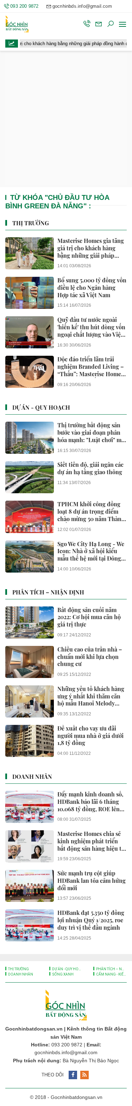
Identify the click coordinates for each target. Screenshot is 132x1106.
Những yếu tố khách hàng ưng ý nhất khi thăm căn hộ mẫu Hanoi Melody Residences (90, 696)
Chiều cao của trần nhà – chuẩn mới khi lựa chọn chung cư (89, 657)
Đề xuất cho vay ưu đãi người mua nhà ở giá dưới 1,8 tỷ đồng (90, 736)
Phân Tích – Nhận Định (48, 592)
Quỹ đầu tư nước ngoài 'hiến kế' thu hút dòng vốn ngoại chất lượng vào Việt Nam (91, 327)
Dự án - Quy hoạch (41, 407)
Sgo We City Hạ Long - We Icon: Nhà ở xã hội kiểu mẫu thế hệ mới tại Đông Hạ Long (90, 551)
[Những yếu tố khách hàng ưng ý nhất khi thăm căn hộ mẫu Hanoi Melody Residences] (29, 701)
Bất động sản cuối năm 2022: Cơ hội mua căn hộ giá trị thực (89, 617)
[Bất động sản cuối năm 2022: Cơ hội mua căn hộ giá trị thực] (29, 622)
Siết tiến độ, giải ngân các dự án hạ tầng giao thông (90, 468)
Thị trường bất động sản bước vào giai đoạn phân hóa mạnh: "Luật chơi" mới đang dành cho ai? (91, 433)
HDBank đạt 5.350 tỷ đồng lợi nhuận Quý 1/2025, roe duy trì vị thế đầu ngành (90, 920)
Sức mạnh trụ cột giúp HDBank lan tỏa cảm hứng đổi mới (91, 881)
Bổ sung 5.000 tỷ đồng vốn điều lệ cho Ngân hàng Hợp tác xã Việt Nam (91, 288)
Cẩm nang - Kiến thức (111, 974)
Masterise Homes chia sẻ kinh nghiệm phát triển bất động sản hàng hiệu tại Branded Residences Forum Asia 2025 (91, 841)
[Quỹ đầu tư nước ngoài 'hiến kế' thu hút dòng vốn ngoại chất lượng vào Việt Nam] (29, 332)
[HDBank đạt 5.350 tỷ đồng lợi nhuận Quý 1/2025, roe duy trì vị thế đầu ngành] (29, 925)
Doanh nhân (32, 776)
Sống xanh (62, 974)
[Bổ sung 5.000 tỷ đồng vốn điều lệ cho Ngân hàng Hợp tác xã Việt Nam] (29, 293)
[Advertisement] (66, 119)
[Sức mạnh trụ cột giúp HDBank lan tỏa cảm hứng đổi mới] (29, 886)
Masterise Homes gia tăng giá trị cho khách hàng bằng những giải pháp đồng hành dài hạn (90, 248)
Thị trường (30, 223)
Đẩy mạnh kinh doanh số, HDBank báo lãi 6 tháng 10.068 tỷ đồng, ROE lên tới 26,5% (90, 802)
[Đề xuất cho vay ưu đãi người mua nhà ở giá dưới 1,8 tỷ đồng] (29, 741)
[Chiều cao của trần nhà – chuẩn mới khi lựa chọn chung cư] (29, 662)
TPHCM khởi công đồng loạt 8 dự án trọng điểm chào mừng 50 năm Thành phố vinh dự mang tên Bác (91, 512)
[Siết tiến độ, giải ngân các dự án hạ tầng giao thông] (29, 477)
